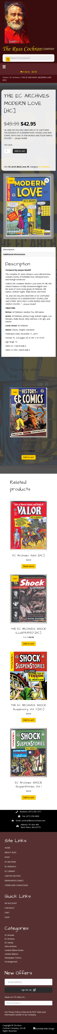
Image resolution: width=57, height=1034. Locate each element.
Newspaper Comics (14, 880)
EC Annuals (10, 866)
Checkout (10, 908)
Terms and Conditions (16, 885)
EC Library (10, 871)
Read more (28, 566)
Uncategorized (11, 961)
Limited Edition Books (14, 950)
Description (8, 249)
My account (11, 903)
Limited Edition (12, 876)
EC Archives (15, 77)
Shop (7, 857)
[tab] (28, 249)
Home (5, 77)
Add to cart (19, 150)
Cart (7, 912)
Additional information (14, 254)
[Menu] (4, 67)
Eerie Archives (11, 946)
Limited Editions (11, 954)
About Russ (10, 852)
